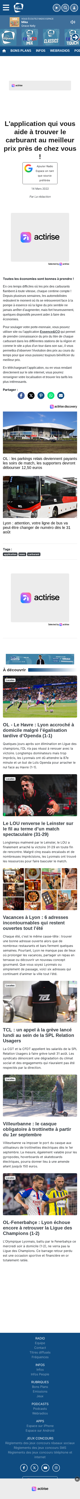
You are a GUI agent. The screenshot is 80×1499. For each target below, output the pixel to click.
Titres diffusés (40, 1352)
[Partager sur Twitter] (30, 397)
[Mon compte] (74, 8)
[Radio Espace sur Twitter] (34, 1468)
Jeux (40, 1396)
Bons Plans (20, 50)
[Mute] (73, 22)
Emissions (40, 1391)
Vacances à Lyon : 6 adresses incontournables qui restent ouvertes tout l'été (35, 923)
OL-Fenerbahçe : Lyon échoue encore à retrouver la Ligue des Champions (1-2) (37, 1228)
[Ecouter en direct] (57, 8)
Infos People (40, 1374)
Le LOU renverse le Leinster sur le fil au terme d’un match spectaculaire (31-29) (38, 829)
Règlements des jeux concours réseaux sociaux (40, 1443)
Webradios (60, 50)
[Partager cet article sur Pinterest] (40, 397)
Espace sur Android (40, 1430)
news (22, 554)
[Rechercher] (65, 8)
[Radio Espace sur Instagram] (56, 1468)
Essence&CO (50, 331)
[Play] (5, 34)
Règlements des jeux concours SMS (40, 1448)
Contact (40, 1348)
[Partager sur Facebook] (20, 397)
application (10, 554)
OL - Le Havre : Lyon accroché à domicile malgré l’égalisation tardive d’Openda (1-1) (38, 730)
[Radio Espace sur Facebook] (24, 1468)
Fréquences (40, 1357)
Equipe (40, 1343)
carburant (33, 554)
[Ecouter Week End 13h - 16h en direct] (40, 659)
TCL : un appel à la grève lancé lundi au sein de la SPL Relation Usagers (38, 1035)
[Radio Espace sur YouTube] (45, 1468)
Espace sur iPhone (40, 1426)
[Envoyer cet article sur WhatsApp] (49, 397)
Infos (40, 50)
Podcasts (40, 1409)
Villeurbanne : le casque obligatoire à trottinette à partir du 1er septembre (37, 1129)
